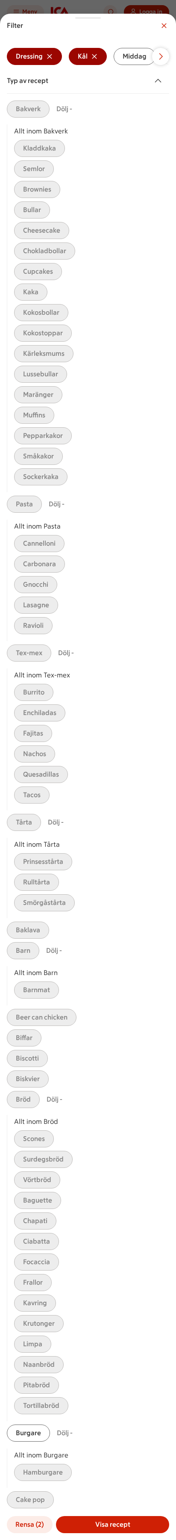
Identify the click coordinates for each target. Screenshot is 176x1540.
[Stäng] (164, 25)
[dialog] (88, 777)
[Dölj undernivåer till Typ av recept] (159, 80)
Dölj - (64, 109)
